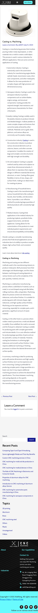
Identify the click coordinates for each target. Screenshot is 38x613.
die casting (25, 253)
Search (4, 436)
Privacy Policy (5, 599)
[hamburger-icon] (17, 2)
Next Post (32, 396)
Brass (4, 516)
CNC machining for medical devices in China (17, 468)
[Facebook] (21, 607)
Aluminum (6, 512)
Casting (25, 140)
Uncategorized (7, 530)
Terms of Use (18, 599)
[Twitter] (26, 607)
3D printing (6, 508)
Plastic (4, 527)
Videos (4, 534)
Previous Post (6, 396)
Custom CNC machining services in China (16, 458)
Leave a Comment (8, 45)
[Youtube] (31, 607)
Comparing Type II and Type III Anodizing (16, 451)
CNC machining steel (9, 519)
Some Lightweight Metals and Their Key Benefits (18, 454)
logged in (16, 409)
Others (4, 523)
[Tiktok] (36, 607)
